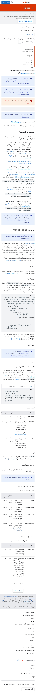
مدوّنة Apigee (31, 653)
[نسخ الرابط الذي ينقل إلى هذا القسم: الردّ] (31, 453)
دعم (25, 83)
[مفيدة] (22, 30)
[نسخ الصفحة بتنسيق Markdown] (22, 41)
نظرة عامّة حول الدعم (29, 634)
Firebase (32, 671)
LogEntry (17, 379)
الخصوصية (32, 684)
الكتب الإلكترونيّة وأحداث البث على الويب (25, 624)
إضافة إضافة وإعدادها (14, 339)
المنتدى (33, 631)
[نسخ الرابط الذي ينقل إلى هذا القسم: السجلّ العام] (24, 279)
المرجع (23, 27)
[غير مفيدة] (19, 30)
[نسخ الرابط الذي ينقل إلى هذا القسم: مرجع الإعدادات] (20, 465)
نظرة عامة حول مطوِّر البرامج (28, 647)
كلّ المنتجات (32, 677)
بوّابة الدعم (32, 640)
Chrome (32, 668)
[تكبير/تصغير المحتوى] (24, 47)
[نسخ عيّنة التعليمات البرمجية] (33, 295)
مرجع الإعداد (9, 169)
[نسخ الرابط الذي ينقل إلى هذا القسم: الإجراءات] (25, 345)
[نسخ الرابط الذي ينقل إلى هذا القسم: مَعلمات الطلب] (25, 408)
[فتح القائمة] (32, 2)
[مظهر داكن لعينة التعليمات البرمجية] (31, 295)
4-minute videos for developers (25, 650)
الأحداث (33, 618)
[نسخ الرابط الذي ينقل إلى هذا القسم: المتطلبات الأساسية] (17, 132)
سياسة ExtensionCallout (22, 177)
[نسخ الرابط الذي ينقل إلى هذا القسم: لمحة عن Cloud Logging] (11, 230)
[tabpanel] (18, 396)
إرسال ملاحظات (29, 34)
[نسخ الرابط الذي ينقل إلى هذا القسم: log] (30, 363)
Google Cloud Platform (28, 674)
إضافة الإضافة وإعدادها (24, 169)
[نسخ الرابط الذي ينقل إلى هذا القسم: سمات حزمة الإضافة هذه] (16, 537)
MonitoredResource (20, 434)
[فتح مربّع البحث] (12, 2)
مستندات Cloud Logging (13, 260)
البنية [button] (31, 386)
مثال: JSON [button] (12, 386)
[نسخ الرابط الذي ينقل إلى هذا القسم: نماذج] (28, 267)
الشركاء (33, 621)
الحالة (33, 637)
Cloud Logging (16, 122)
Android (32, 665)
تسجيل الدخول (6, 2)
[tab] (31, 386)
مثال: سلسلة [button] (22, 386)
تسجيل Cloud (25, 117)
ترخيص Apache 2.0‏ (30, 600)
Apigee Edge (29, 8)
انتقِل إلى (27, 73)
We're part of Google (29, 615)
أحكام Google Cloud (9, 684)
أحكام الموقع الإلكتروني (22, 684)
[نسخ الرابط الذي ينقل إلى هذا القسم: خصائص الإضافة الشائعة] (16, 486)
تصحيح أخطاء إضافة (11, 459)
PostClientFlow (15, 175)
